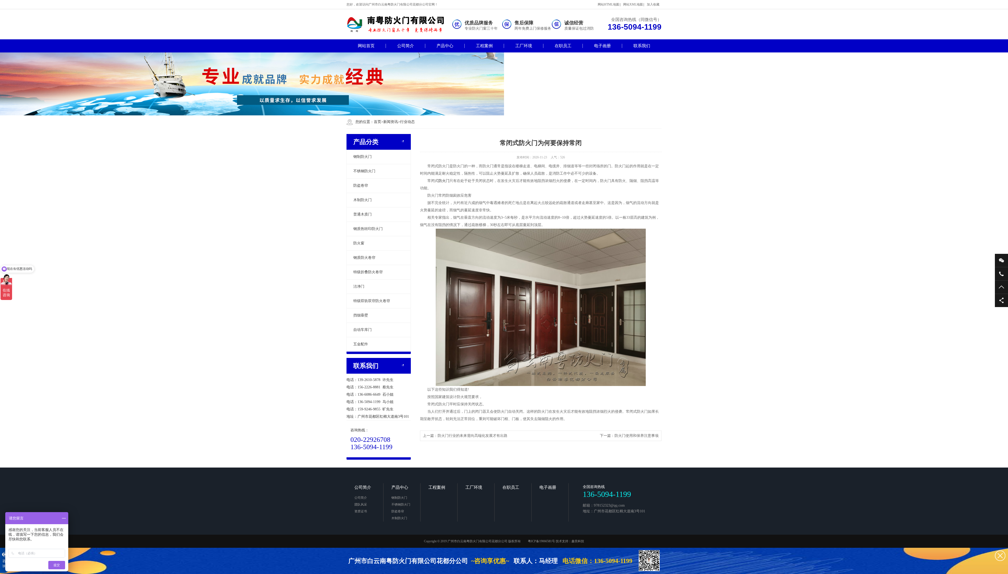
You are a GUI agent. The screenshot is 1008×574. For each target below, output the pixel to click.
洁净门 (358, 286)
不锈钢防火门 (364, 171)
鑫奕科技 (577, 541)
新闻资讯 (390, 122)
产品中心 (445, 46)
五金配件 (360, 344)
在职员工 (563, 46)
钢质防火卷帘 (364, 258)
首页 (378, 122)
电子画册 (602, 46)
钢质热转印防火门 (368, 229)
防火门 (443, 181)
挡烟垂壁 (360, 315)
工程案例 (484, 46)
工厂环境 (523, 46)
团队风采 (360, 504)
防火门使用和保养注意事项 (637, 436)
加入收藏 (653, 4)
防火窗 (358, 243)
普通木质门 (362, 214)
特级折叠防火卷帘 (368, 272)
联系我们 (641, 46)
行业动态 (407, 122)
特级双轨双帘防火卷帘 (371, 301)
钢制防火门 (362, 157)
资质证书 (360, 511)
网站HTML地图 (608, 4)
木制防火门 (362, 200)
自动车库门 (362, 330)
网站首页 (366, 46)
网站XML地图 (633, 4)
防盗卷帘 (360, 185)
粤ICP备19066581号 (541, 541)
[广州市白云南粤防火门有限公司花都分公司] (399, 24)
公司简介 (405, 46)
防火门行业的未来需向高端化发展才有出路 (472, 436)
